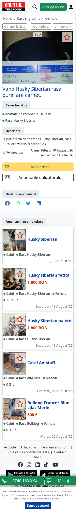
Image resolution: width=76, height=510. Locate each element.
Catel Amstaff (41, 362)
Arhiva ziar (28, 447)
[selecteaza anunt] (67, 37)
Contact (60, 452)
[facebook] (20, 465)
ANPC (38, 457)
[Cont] (71, 7)
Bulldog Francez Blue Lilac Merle (48, 405)
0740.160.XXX (24, 480)
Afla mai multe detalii (50, 498)
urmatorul (62, 26)
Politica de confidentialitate (28, 452)
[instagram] (29, 465)
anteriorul (42, 26)
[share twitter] (28, 204)
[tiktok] (46, 465)
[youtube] (55, 465)
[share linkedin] (38, 204)
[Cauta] (35, 7)
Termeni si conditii (55, 447)
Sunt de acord (38, 505)
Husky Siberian (42, 239)
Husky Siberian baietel (50, 320)
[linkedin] (37, 465)
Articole (10, 447)
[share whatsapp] (17, 204)
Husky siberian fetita (48, 275)
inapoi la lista (15, 26)
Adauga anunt (53, 7)
